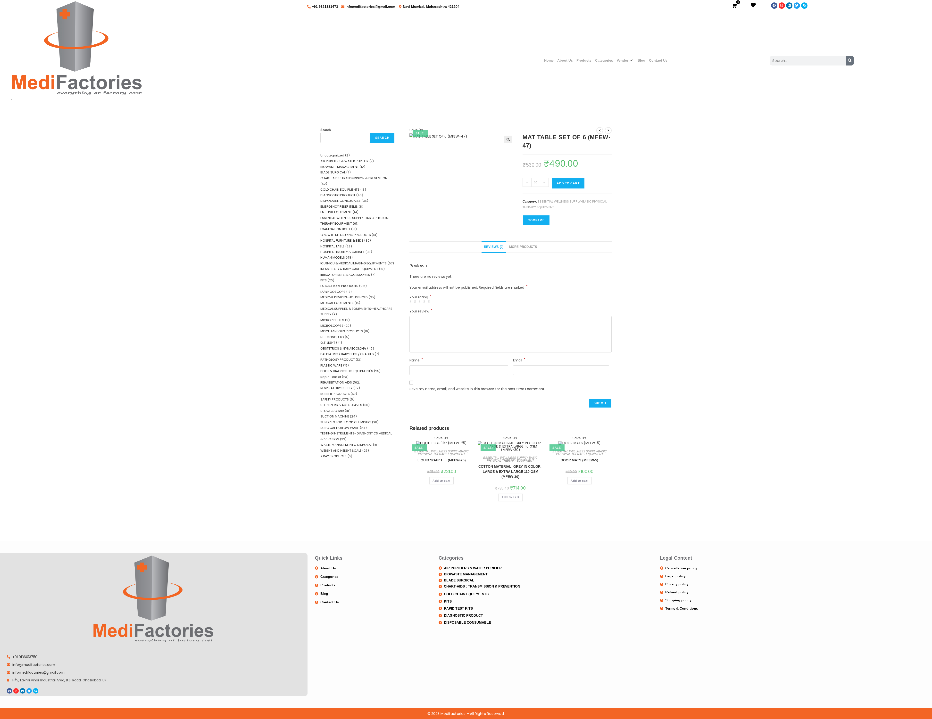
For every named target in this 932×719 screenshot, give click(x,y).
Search (325, 130)
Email (519, 360)
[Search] (850, 60)
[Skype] (804, 5)
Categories (604, 60)
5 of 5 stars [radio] (429, 301)
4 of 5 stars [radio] (425, 301)
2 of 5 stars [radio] (415, 301)
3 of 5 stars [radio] (420, 301)
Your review (421, 311)
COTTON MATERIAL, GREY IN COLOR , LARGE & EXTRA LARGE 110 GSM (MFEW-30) (510, 472)
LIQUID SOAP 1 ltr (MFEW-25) (441, 460)
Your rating (420, 297)
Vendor (622, 60)
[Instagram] (782, 5)
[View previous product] (599, 130)
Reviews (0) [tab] (493, 247)
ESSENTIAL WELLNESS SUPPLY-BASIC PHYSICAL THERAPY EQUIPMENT (441, 453)
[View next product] (608, 130)
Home (549, 60)
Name (416, 360)
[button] (508, 139)
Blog (641, 60)
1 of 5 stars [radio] (411, 301)
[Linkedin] (789, 5)
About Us (565, 60)
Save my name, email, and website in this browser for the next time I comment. (477, 388)
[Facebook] (774, 5)
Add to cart (568, 183)
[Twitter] (797, 5)
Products (583, 60)
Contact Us (658, 60)
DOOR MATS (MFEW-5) (579, 460)
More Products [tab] (523, 247)
